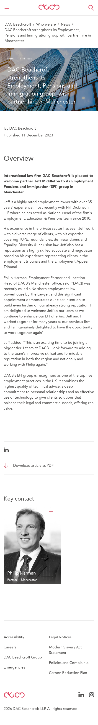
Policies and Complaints (68, 663)
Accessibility (14, 637)
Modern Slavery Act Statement (65, 650)
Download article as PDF (33, 465)
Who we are (46, 24)
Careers (10, 647)
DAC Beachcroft (18, 24)
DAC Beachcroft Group (23, 657)
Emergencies (14, 667)
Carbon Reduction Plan (68, 673)
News (65, 24)
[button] (91, 8)
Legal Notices (60, 637)
